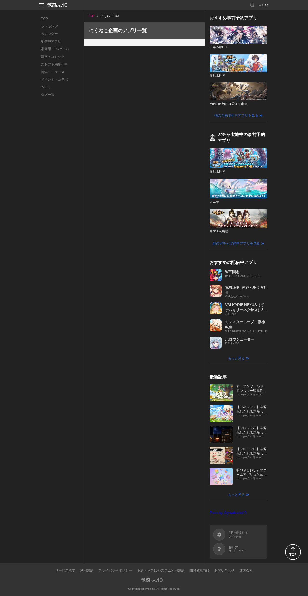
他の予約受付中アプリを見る (236, 115)
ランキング (49, 26)
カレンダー (49, 34)
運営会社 (246, 570)
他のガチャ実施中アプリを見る (236, 243)
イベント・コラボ (54, 79)
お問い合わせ (224, 570)
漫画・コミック (52, 57)
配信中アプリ (51, 41)
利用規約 (87, 570)
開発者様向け (199, 570)
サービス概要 (65, 570)
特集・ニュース (52, 72)
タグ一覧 (47, 95)
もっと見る (236, 358)
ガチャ (46, 87)
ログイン (264, 4)
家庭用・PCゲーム (55, 49)
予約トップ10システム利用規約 (161, 570)
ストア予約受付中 (54, 64)
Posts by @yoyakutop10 (228, 513)
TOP (44, 18)
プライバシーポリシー (115, 570)
